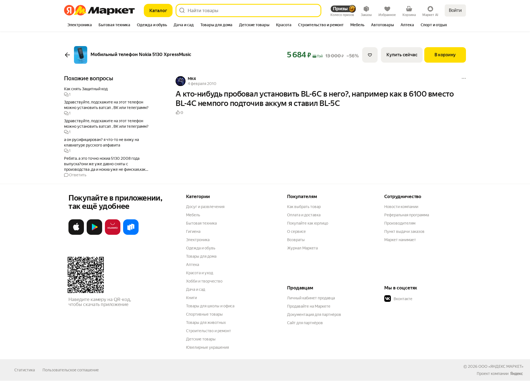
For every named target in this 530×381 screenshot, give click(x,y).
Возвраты (296, 240)
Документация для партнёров (314, 314)
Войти (455, 10)
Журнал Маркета (302, 248)
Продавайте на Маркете (308, 306)
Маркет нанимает (400, 240)
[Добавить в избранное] (370, 55)
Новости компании (401, 206)
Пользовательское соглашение (71, 370)
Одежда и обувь (200, 248)
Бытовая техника (201, 223)
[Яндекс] (516, 373)
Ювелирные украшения (207, 347)
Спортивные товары (204, 314)
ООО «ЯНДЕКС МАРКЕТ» (500, 366)
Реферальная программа (406, 215)
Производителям (399, 223)
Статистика (24, 370)
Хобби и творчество (204, 281)
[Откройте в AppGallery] (112, 234)
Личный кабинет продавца (311, 298)
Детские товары (201, 339)
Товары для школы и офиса (210, 306)
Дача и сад (195, 289)
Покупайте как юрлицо (307, 223)
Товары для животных (206, 322)
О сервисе (296, 231)
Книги (191, 297)
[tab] (79, 25)
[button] (108, 91)
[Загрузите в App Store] (76, 234)
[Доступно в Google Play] (94, 234)
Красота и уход (199, 273)
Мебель (193, 215)
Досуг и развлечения (205, 206)
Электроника (198, 240)
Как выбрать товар (304, 206)
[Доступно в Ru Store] (131, 234)
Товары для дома (201, 256)
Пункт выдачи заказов (404, 231)
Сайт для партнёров (305, 323)
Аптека (192, 264)
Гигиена (193, 231)
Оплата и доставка (303, 215)
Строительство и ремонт (208, 331)
